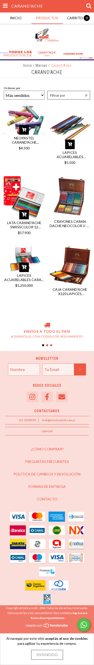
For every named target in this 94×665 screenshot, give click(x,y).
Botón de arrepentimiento (47, 618)
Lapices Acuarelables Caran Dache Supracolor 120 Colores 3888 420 (24, 277)
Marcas (41, 65)
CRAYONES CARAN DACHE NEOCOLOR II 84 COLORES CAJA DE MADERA (70, 223)
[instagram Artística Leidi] (32, 397)
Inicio (27, 65)
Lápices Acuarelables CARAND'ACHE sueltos (70, 154)
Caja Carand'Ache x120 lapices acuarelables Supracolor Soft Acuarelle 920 (70, 291)
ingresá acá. (80, 613)
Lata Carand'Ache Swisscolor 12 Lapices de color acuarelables (24, 225)
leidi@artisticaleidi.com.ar (58, 420)
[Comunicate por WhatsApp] (83, 624)
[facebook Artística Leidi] (47, 397)
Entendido (47, 655)
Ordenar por (12, 88)
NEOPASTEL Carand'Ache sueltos (24, 140)
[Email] (62, 397)
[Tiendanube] (47, 627)
